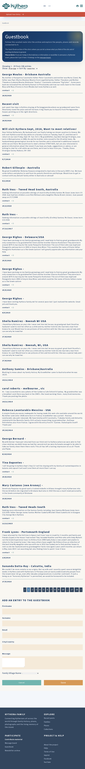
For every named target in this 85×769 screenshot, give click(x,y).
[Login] (77, 6)
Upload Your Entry (13, 14)
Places (46, 725)
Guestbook (9, 747)
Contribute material (13, 739)
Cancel (22, 682)
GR (49, 6)
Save (63, 682)
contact (6, 90)
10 (63, 589)
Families (47, 722)
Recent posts (49, 718)
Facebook (47, 759)
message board (45, 57)
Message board (11, 743)
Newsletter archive (12, 750)
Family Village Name (11, 673)
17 (72, 589)
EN (45, 6)
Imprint (47, 755)
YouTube (47, 762)
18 (77, 589)
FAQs (46, 748)
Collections (48, 729)
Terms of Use (49, 752)
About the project (51, 745)
